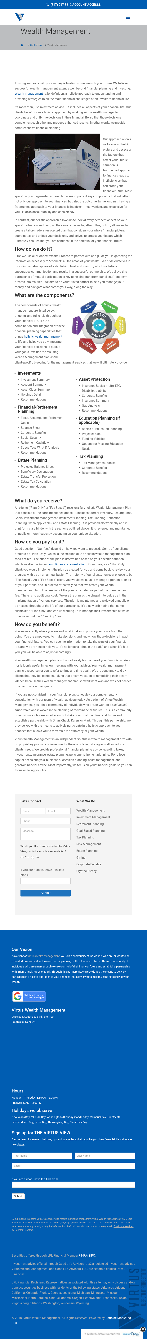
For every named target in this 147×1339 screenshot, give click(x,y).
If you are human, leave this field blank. (35, 1178)
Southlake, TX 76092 (24, 1021)
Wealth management (29, 93)
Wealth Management (90, 810)
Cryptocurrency (86, 871)
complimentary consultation (67, 564)
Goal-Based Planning (90, 831)
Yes (26, 857)
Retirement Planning (90, 824)
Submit (45, 893)
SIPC (91, 1255)
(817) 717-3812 (61, 4)
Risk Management (88, 844)
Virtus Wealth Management (43, 956)
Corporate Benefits (88, 864)
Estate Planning (87, 851)
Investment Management (93, 817)
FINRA (83, 1255)
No (37, 857)
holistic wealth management (43, 336)
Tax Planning (85, 837)
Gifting (81, 857)
